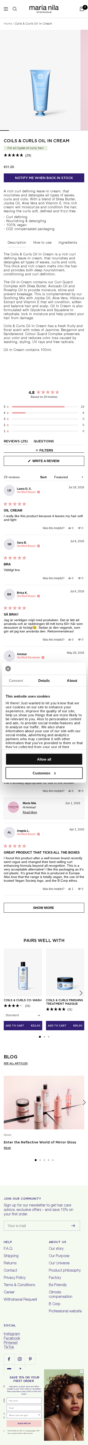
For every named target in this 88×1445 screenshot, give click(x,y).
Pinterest (11, 1343)
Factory (55, 1278)
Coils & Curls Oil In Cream (36, 140)
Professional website (65, 1312)
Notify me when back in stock (44, 178)
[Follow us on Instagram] (19, 1359)
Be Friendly (58, 1285)
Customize (41, 773)
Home (8, 23)
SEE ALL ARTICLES (16, 1063)
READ (7, 1147)
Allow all (44, 759)
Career (9, 1293)
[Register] (73, 1225)
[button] (17, 155)
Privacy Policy (15, 1278)
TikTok (9, 1348)
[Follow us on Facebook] (9, 1359)
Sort (44, 477)
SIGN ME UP (24, 1423)
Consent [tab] (16, 681)
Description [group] (17, 243)
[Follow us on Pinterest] (30, 1359)
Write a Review (53, 462)
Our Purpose (59, 1256)
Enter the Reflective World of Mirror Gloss (40, 1142)
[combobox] (23, 1415)
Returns (10, 1264)
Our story (56, 1249)
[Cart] (82, 9)
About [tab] (72, 681)
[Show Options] (39, 1415)
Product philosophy (65, 1271)
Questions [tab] (44, 442)
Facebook (12, 1339)
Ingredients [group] (68, 243)
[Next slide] (81, 993)
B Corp (55, 1304)
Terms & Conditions (19, 1285)
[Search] (15, 9)
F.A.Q (8, 1249)
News (7, 1135)
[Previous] (4, 1102)
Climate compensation (60, 1295)
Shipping (11, 1256)
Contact (10, 1271)
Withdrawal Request (20, 1300)
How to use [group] (42, 243)
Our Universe (59, 1264)
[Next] (84, 1102)
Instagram (12, 1334)
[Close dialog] (81, 1371)
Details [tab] (44, 681)
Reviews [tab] (16, 442)
